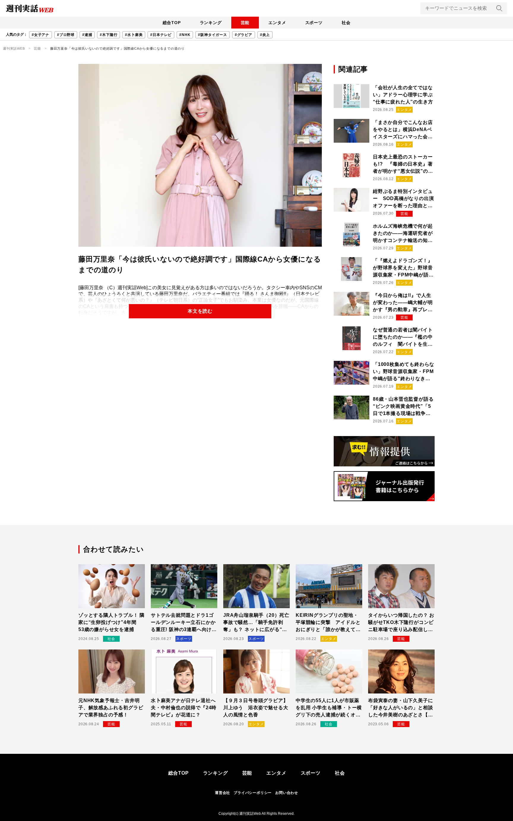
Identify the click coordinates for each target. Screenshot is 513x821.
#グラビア (243, 35)
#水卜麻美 (133, 35)
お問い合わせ (286, 793)
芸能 (245, 22)
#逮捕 (87, 35)
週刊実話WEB (14, 48)
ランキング (211, 22)
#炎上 (265, 35)
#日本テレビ (161, 35)
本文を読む (200, 311)
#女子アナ (40, 35)
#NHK (184, 35)
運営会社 (222, 793)
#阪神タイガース (212, 35)
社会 (346, 22)
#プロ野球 (66, 35)
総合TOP (172, 22)
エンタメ (277, 22)
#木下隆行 (108, 35)
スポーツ (314, 22)
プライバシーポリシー (253, 793)
